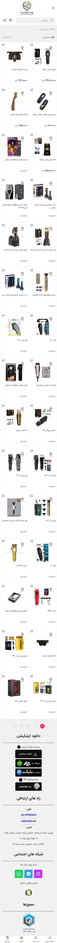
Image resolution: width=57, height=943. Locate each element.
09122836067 (28, 821)
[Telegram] (28, 874)
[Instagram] (38, 874)
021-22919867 (28, 815)
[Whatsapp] (19, 874)
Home (51, 29)
